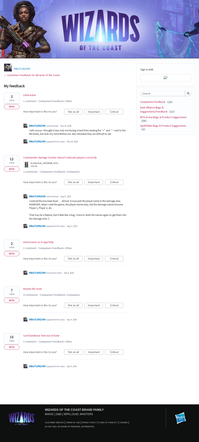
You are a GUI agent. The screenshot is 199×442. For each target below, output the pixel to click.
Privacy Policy (89, 423)
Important (95, 112)
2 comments (30, 171)
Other (68, 101)
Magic (49, 414)
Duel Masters (82, 414)
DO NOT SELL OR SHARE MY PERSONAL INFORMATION (69, 427)
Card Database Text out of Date (41, 335)
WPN (67, 414)
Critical (116, 112)
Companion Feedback (51, 101)
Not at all (75, 112)
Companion (73, 171)
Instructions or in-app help (38, 242)
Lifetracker (29, 95)
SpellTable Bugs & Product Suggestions (163, 125)
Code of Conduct (108, 423)
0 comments (30, 295)
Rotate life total (32, 289)
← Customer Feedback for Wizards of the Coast (32, 75)
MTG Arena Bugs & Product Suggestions (163, 117)
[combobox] (163, 93)
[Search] (188, 93)
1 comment (29, 101)
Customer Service (54, 423)
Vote (11, 106)
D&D (59, 414)
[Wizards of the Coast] (21, 418)
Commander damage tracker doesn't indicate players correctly (60, 157)
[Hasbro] (180, 418)
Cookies (124, 423)
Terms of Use (73, 423)
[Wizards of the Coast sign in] (165, 78)
